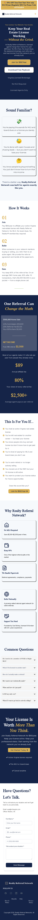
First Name (10, 819)
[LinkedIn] (16, 893)
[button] (35, 14)
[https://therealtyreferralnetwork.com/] (12, 13)
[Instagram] (11, 893)
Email (8, 828)
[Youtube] (21, 893)
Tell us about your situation (15, 846)
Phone (8, 837)
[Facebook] (5, 893)
